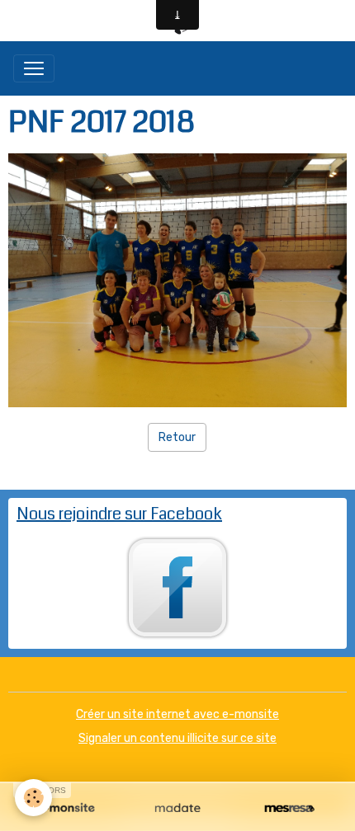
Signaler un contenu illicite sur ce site (177, 738)
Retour (177, 437)
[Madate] (177, 809)
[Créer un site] (66, 809)
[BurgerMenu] (33, 68)
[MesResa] (289, 809)
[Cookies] (33, 797)
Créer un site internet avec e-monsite (177, 714)
